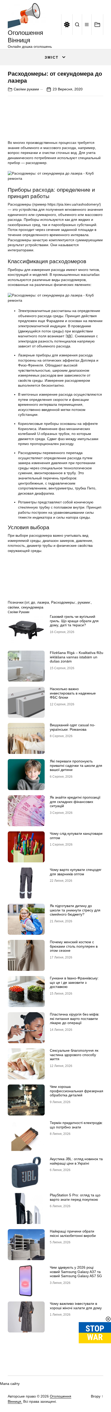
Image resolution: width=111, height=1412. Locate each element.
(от (27, 602)
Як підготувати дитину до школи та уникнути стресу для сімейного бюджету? (75, 910)
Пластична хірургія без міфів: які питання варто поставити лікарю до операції (74, 1018)
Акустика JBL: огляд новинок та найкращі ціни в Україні (76, 1161)
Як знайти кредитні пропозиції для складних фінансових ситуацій (75, 801)
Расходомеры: (63, 602)
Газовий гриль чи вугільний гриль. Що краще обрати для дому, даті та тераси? (74, 620)
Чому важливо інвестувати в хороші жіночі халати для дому (76, 1305)
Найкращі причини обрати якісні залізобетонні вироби (73, 1233)
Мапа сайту (10, 1384)
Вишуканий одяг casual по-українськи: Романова (72, 727)
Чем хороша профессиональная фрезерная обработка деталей (76, 1091)
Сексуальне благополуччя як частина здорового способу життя (74, 1054)
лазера (43, 602)
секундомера (32, 607)
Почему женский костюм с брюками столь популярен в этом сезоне (74, 946)
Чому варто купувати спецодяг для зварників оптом (75, 872)
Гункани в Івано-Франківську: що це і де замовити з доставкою (74, 982)
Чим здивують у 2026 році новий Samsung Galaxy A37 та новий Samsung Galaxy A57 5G (76, 1271)
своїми (13, 607)
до (33, 602)
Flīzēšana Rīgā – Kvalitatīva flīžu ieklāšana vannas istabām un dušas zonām (76, 657)
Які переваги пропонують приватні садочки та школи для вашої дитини (76, 765)
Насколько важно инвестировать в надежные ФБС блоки (73, 693)
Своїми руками (26, 89)
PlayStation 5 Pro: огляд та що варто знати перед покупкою (75, 1197)
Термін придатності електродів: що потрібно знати (76, 1125)
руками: (84, 602)
